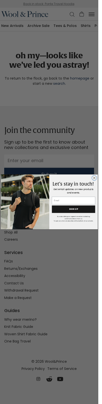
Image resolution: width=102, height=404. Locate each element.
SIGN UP (73, 209)
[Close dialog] (94, 177)
